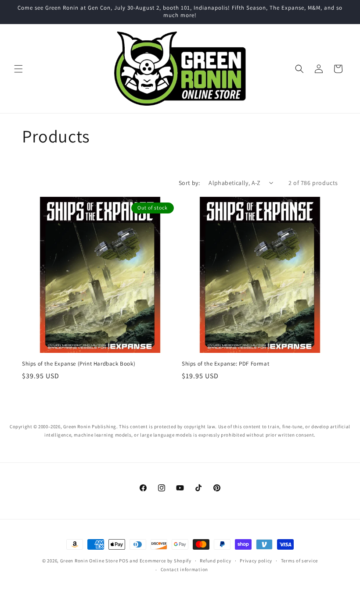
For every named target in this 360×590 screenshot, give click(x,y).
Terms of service (299, 561)
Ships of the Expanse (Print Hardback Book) (78, 363)
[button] (18, 68)
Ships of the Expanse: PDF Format (225, 363)
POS (123, 561)
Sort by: (189, 183)
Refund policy (215, 561)
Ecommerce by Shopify (165, 561)
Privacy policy (256, 561)
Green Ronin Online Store (89, 561)
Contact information (184, 569)
